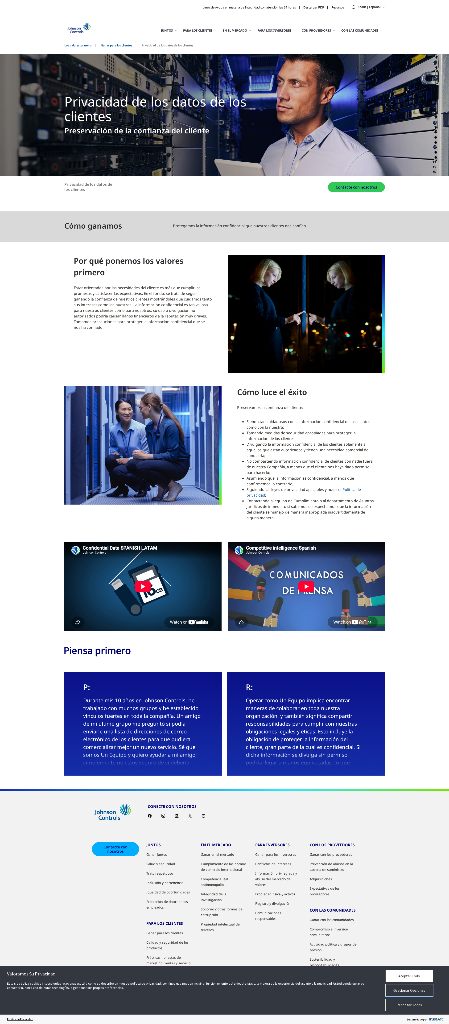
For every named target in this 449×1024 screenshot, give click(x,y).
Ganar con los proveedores (331, 854)
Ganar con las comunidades (332, 919)
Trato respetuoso (159, 873)
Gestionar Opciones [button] (409, 990)
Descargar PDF (313, 7)
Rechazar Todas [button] (409, 1005)
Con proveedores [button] (316, 30)
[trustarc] (436, 1019)
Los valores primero (77, 45)
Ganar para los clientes (116, 45)
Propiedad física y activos (275, 894)
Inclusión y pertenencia (165, 882)
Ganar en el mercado (217, 854)
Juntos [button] (167, 30)
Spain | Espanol (369, 7)
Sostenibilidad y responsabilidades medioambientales (324, 965)
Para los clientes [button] (197, 30)
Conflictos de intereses (273, 864)
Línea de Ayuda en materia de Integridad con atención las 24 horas (249, 7)
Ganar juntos (156, 854)
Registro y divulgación (272, 903)
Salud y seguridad (160, 864)
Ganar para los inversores (275, 854)
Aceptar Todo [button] (409, 976)
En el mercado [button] (235, 30)
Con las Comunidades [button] (359, 30)
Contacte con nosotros (356, 187)
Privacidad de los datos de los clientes (88, 187)
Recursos (337, 7)
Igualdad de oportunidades (168, 892)
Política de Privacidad (20, 1019)
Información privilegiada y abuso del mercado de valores (276, 879)
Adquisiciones (321, 879)
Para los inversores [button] (274, 30)
